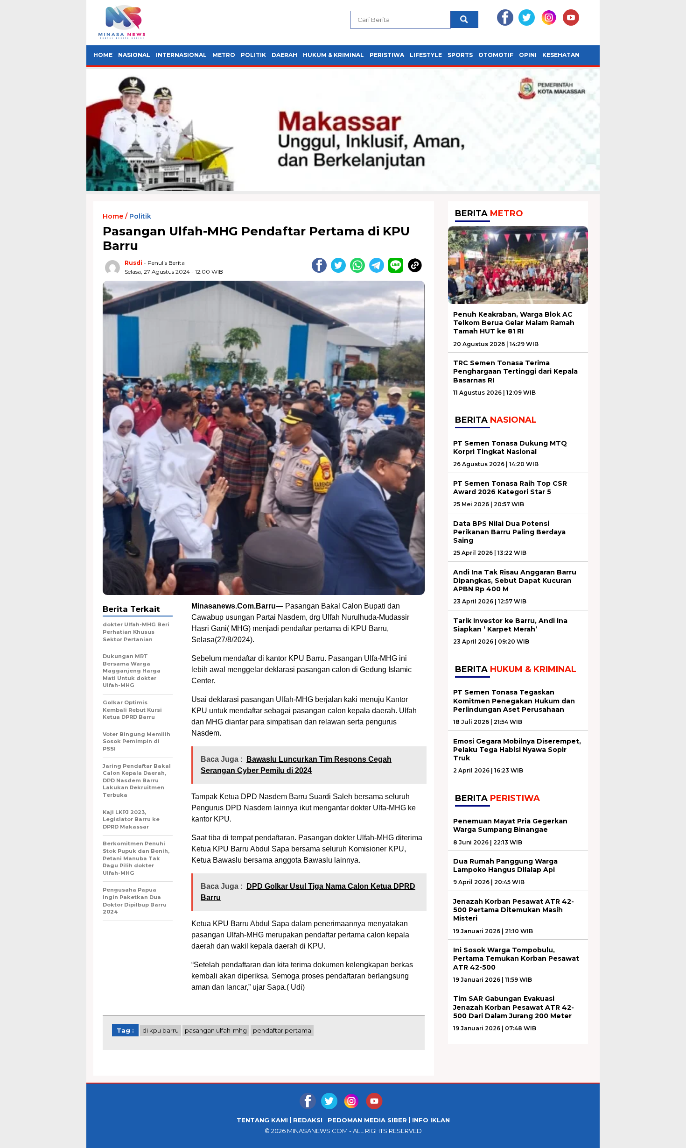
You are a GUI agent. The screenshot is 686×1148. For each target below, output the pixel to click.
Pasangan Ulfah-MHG (216, 1030)
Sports (460, 54)
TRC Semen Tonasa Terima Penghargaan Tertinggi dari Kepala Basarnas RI (515, 371)
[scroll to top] (658, 1133)
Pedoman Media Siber (367, 1120)
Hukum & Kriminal (333, 54)
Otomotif (495, 54)
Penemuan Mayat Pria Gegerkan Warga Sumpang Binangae (510, 825)
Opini (528, 54)
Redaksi (307, 1120)
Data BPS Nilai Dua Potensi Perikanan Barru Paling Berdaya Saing (509, 532)
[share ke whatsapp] (359, 270)
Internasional (181, 54)
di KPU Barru (160, 1030)
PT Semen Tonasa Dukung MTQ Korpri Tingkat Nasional (510, 447)
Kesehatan (561, 54)
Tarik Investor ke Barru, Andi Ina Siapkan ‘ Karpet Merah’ (510, 625)
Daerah (284, 54)
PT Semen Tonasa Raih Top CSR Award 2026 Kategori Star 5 (510, 487)
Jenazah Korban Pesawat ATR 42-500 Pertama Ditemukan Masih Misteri (513, 909)
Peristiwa (387, 54)
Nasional (134, 54)
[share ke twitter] (340, 270)
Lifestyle (426, 54)
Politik (253, 54)
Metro (223, 54)
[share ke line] (397, 270)
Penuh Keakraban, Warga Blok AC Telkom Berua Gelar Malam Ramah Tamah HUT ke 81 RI (513, 322)
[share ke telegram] (378, 270)
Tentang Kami (262, 1120)
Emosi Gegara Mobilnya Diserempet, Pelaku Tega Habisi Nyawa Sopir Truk (517, 749)
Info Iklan (431, 1120)
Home (102, 54)
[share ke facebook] (321, 270)
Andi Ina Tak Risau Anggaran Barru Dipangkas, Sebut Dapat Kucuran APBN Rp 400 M (514, 580)
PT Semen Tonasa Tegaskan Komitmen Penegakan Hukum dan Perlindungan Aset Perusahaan (514, 700)
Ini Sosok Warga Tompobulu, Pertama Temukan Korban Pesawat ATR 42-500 (516, 958)
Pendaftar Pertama (282, 1030)
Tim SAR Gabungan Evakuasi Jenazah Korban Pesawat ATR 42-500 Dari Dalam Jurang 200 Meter (513, 1007)
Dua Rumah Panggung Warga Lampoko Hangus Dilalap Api (505, 865)
